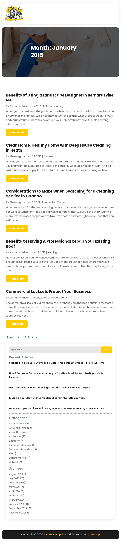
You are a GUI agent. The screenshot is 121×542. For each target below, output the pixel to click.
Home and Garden (54, 202)
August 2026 (16, 474)
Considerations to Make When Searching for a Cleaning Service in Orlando (60, 194)
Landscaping (55, 106)
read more (17, 132)
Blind (11, 453)
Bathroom (14, 440)
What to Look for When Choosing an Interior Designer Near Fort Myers (49, 387)
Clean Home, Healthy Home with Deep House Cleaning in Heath (58, 148)
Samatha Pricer (19, 106)
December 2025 (18, 508)
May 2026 (14, 486)
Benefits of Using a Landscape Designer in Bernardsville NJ (60, 98)
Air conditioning (17, 427)
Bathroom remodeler (21, 449)
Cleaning (48, 156)
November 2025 (17, 512)
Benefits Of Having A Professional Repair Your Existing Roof (58, 244)
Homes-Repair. (55, 534)
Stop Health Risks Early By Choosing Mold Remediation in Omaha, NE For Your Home (56, 362)
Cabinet (13, 462)
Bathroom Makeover (20, 445)
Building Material (18, 457)
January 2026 (16, 504)
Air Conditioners (17, 423)
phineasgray (17, 156)
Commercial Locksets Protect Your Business (48, 291)
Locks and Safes (58, 297)
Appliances (15, 436)
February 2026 (17, 499)
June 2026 (14, 482)
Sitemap (94, 534)
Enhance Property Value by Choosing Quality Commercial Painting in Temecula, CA (56, 408)
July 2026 (14, 478)
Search (106, 349)
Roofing (52, 252)
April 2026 (14, 491)
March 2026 (15, 495)
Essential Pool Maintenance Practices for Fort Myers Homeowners (47, 398)
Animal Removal (18, 432)
